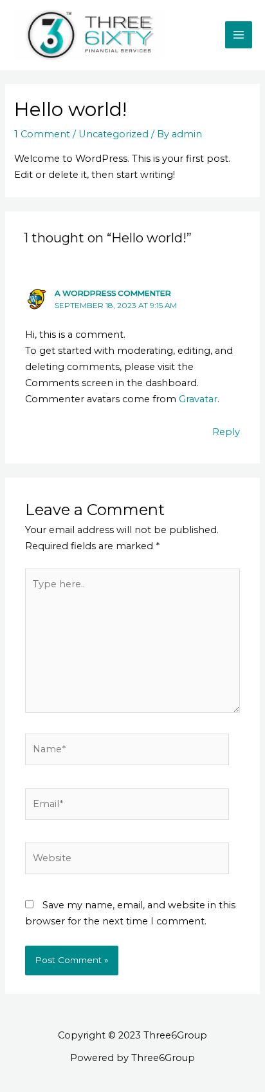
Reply (226, 432)
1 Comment (42, 134)
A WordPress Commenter (113, 293)
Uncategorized (113, 134)
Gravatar (198, 399)
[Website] (127, 861)
